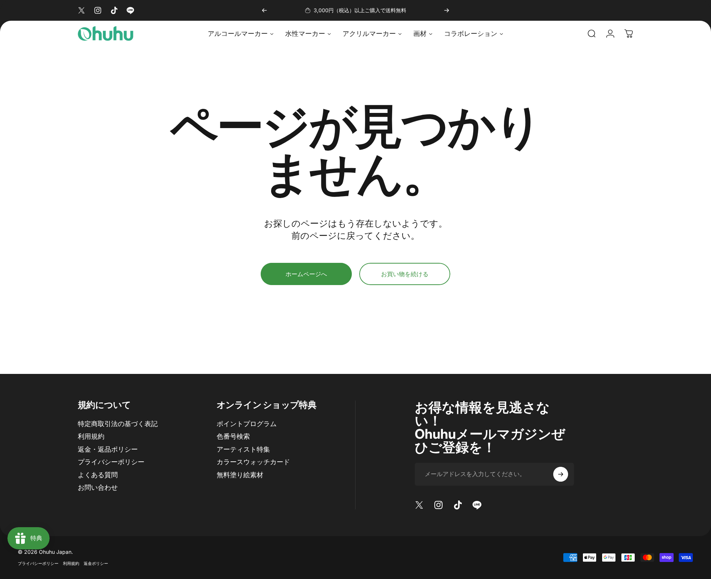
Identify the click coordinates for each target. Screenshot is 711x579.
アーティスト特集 (243, 449)
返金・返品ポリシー (108, 449)
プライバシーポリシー (111, 462)
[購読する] (560, 474)
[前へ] (264, 10)
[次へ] (446, 10)
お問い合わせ (98, 487)
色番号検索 (233, 436)
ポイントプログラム (247, 424)
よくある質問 (98, 475)
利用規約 (91, 436)
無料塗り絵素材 (240, 475)
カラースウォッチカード (253, 462)
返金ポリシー (96, 563)
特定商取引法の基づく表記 (118, 424)
